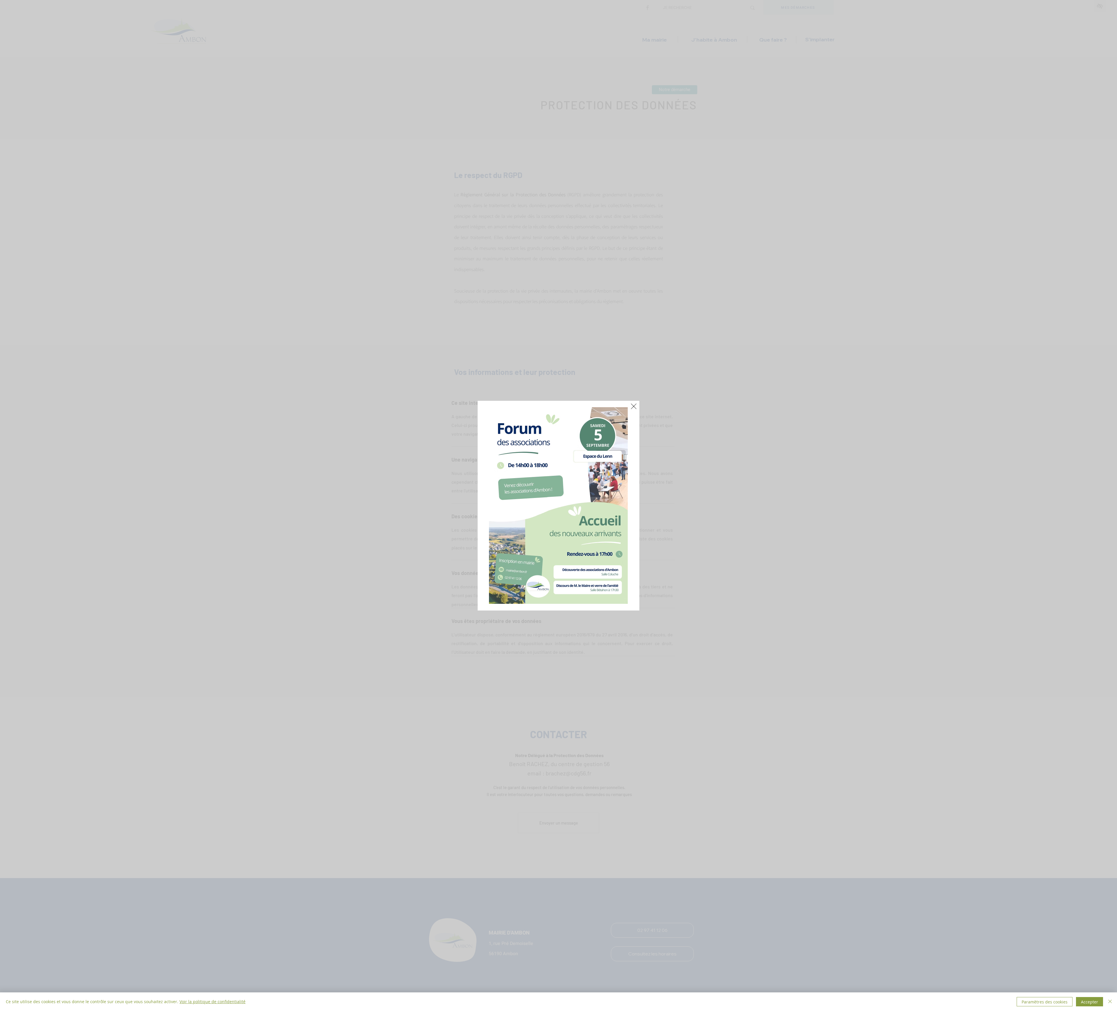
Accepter (1089, 1002)
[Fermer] (1110, 1001)
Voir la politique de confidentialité (212, 1001)
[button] (633, 406)
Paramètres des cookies (1045, 1002)
